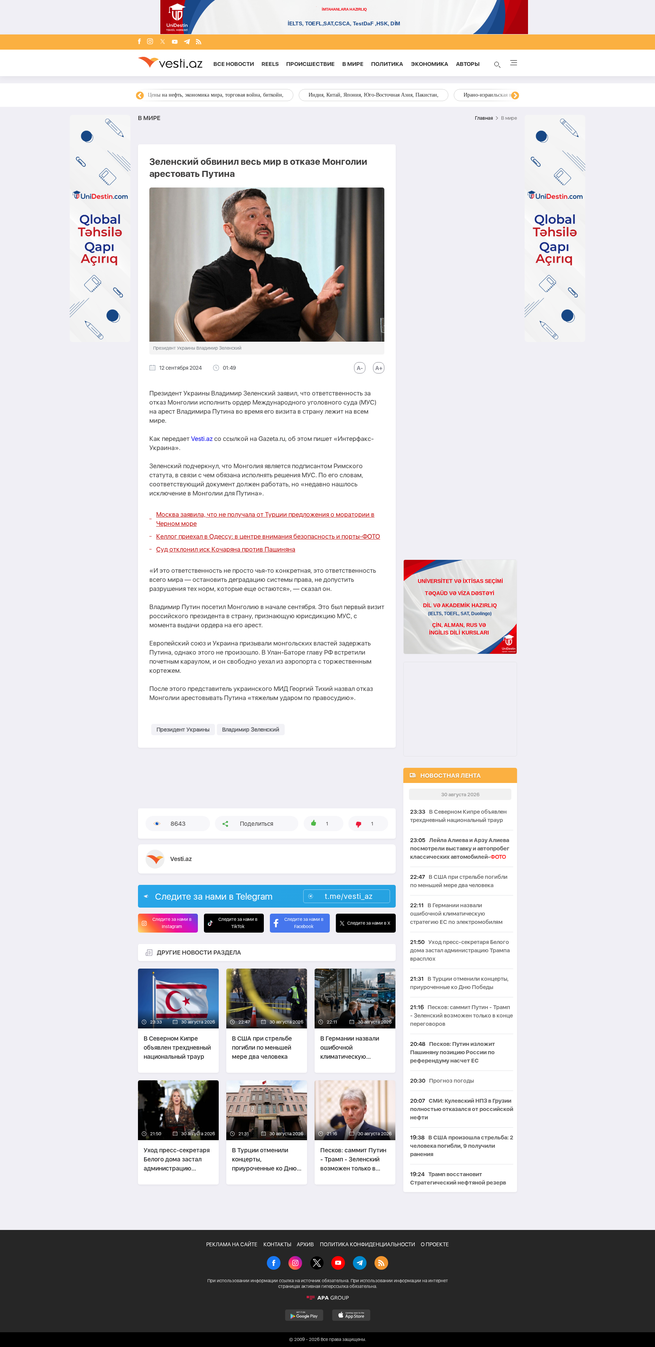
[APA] (327, 1298)
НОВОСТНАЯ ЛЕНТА (450, 775)
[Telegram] (187, 42)
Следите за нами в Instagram (171, 923)
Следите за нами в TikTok (237, 923)
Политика (387, 64)
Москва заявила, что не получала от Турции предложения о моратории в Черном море (265, 519)
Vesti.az (202, 438)
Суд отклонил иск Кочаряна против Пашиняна (225, 549)
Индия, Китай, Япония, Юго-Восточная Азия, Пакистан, (374, 95)
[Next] (515, 95)
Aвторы (467, 64)
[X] (317, 1263)
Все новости (233, 64)
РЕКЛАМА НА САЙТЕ (231, 1244)
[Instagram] (150, 42)
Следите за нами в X (368, 923)
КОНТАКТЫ (277, 1244)
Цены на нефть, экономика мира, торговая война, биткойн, (216, 95)
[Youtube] (175, 42)
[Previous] (139, 95)
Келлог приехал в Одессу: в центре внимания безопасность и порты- (268, 536)
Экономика (429, 64)
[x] (163, 42)
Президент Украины (183, 729)
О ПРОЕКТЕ (435, 1244)
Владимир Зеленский (250, 729)
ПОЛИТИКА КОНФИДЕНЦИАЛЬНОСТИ (367, 1244)
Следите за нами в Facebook (303, 923)
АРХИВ (305, 1244)
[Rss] (198, 42)
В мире (353, 64)
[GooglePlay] (304, 1315)
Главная (484, 118)
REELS (270, 64)
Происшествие (310, 64)
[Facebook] (139, 42)
